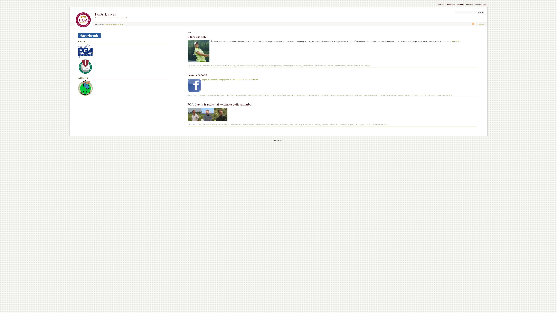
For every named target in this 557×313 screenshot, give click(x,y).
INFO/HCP (469, 4)
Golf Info (224, 66)
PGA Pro (449, 95)
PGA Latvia (105, 14)
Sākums (441, 4)
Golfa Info (297, 66)
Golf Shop (231, 66)
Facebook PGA (240, 95)
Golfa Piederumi (339, 66)
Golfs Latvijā (363, 95)
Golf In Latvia (216, 66)
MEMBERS (451, 4)
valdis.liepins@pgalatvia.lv (114, 24)
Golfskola (389, 95)
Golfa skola (349, 95)
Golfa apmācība (262, 66)
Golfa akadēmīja (288, 95)
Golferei (349, 66)
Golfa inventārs (307, 66)
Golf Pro (269, 95)
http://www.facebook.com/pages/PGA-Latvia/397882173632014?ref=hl (230, 80)
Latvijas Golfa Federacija (402, 95)
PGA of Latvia (440, 95)
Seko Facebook (197, 75)
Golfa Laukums (327, 66)
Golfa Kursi (318, 66)
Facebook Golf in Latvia (225, 95)
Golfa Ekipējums (288, 66)
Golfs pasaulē (373, 95)
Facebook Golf (211, 95)
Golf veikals (247, 66)
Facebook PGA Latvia (254, 95)
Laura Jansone (197, 36)
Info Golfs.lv (456, 42)
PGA (485, 4)
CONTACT (478, 4)
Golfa (254, 66)
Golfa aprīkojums (275, 66)
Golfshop (367, 66)
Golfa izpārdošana (337, 95)
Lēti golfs (415, 95)
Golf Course (206, 66)
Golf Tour (239, 66)
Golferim (355, 66)
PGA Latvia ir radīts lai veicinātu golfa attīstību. (220, 104)
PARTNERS (460, 4)
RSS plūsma (479, 24)
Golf (199, 66)
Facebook (201, 95)
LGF (420, 95)
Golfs (361, 66)
